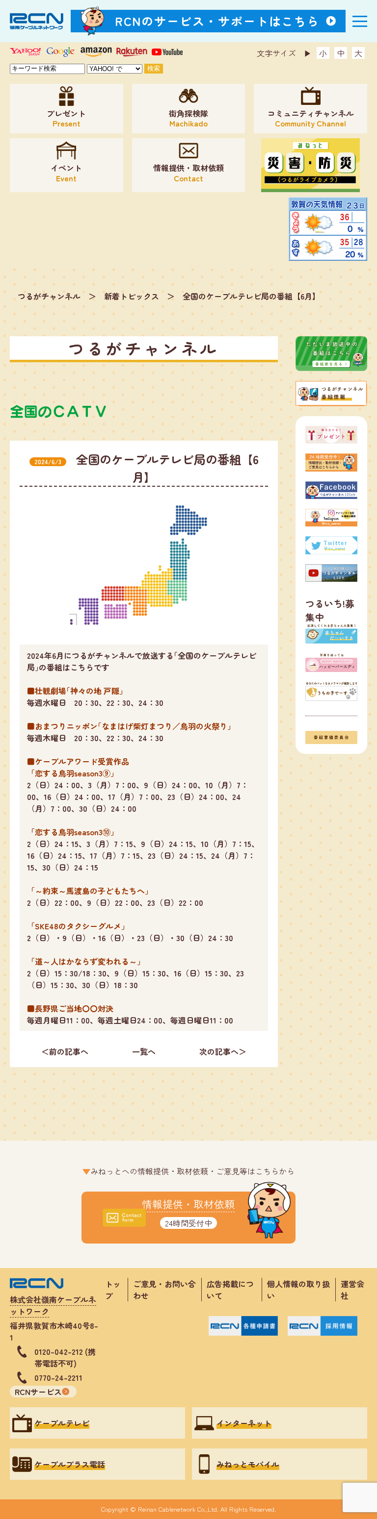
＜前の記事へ (64, 1051)
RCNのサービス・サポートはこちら (217, 20)
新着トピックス (131, 296)
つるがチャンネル (49, 296)
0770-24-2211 (58, 1377)
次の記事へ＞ (222, 1051)
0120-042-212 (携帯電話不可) (65, 1357)
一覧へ (144, 1051)
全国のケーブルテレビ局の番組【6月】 (251, 296)
